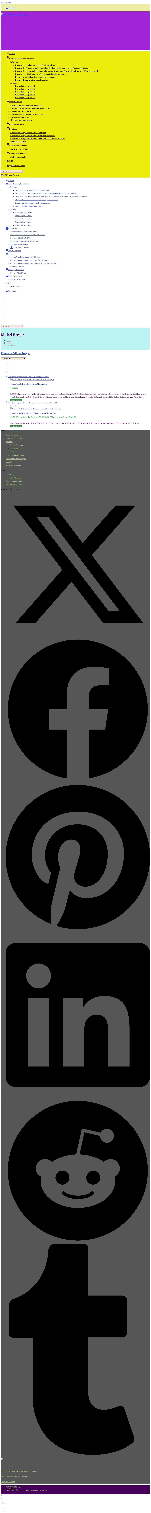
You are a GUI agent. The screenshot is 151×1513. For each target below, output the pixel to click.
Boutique (9, 442)
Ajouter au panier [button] (16, 400)
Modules (9, 462)
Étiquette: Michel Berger (15, 353)
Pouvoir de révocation (12, 1489)
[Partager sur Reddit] (78, 1242)
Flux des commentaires (14, 481)
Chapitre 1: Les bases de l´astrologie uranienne (32, 190)
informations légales (11, 1486)
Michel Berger (10, 345)
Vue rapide (45, 377)
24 (6, 369)
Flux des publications (13, 478)
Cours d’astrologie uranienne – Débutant (25, 257)
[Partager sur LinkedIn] (78, 1097)
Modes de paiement (17, 445)
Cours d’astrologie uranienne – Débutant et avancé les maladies (33, 263)
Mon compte (15, 449)
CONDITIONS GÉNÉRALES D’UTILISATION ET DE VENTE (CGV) (26, 1490)
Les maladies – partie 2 (23, 216)
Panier (12, 452)
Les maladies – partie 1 (23, 212)
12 (6, 366)
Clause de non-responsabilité (14, 1487)
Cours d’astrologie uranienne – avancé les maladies (29, 260)
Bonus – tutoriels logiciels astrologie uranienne (32, 203)
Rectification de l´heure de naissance (23, 232)
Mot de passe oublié (17, 279)
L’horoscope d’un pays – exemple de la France (27, 235)
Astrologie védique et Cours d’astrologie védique (19, 1471)
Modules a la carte (17, 267)
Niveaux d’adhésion (13, 465)
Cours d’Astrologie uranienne (17, 455)
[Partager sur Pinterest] (78, 931)
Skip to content (6, 2)
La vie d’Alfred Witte (18, 273)
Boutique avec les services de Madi (14, 1476)
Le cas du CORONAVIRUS (20, 238)
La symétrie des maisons (19, 244)
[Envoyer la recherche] (24, 326)
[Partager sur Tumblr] (78, 1454)
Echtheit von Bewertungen (16, 459)
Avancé (13, 209)
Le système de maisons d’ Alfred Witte (24, 241)
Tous (7, 372)
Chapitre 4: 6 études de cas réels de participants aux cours (36, 200)
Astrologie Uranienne (14, 435)
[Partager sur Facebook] (78, 781)
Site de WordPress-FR (14, 485)
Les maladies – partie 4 (23, 222)
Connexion (10, 474)
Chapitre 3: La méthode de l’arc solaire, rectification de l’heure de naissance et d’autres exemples (51, 197)
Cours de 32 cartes (8, 1482)
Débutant (13, 187)
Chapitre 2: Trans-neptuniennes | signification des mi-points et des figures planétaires (46, 193)
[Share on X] (78, 636)
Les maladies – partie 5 (23, 225)
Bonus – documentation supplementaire (29, 206)
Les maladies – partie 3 (23, 219)
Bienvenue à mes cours (14, 438)
